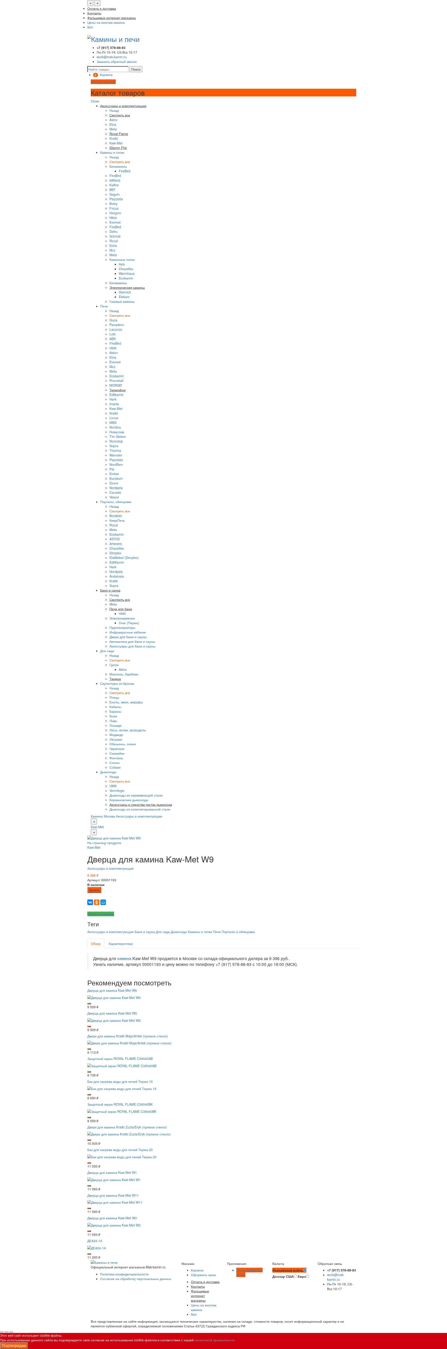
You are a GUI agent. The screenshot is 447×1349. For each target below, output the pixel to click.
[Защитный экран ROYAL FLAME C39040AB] (121, 1065)
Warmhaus (127, 273)
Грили (114, 664)
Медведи (116, 734)
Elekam (124, 296)
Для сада (107, 650)
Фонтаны (116, 758)
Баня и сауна (145, 931)
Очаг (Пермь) (129, 622)
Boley (113, 203)
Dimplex (115, 553)
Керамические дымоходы (128, 799)
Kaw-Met (115, 143)
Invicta (114, 404)
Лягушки (115, 739)
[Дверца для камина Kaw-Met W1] (114, 1179)
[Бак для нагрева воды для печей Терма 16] (121, 1088)
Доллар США (283, 1276)
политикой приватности (214, 1340)
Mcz (112, 250)
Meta (113, 129)
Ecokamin (126, 278)
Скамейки (116, 753)
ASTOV (114, 539)
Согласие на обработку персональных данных (135, 1278)
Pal (111, 469)
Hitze (113, 217)
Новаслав (116, 431)
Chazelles (126, 268)
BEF (112, 189)
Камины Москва (103, 816)
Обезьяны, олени (122, 744)
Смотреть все (119, 161)
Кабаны (115, 706)
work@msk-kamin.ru (112, 57)
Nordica (115, 427)
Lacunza (115, 329)
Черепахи (116, 748)
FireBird (124, 171)
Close (95, 101)
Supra (113, 445)
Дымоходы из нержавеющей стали (136, 795)
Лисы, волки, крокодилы (127, 730)
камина (124, 958)
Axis (122, 264)
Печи (104, 306)
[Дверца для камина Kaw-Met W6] (114, 997)
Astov (113, 119)
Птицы (114, 697)
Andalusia (116, 576)
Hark (112, 399)
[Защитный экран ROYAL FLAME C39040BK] (121, 1110)
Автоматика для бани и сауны (132, 641)
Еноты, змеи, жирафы (126, 702)
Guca (113, 320)
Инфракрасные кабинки (127, 632)
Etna (112, 124)
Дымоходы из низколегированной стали (139, 809)
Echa (113, 245)
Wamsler (115, 455)
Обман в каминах (100, 914)
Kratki (113, 138)
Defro (113, 231)
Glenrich (125, 292)
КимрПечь (117, 520)
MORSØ (115, 385)
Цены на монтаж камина (106, 22)
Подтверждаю (14, 1345)
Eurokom (116, 478)
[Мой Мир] (103, 902)
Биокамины (118, 166)
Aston (113, 352)
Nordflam (116, 464)
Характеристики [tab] (120, 943)
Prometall (116, 380)
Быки (113, 716)
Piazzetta (116, 199)
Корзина (197, 1270)
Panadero (116, 324)
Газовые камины (122, 301)
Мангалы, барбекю (123, 674)
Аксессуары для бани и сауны (132, 646)
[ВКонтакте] (90, 902)
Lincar (114, 418)
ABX (112, 338)
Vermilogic (117, 790)
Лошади (115, 725)
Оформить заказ (203, 1274)
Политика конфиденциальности (124, 1274)
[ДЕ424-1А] (96, 1247)
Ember (114, 473)
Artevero (115, 543)
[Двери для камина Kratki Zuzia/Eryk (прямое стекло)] (129, 1133)
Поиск (135, 69)
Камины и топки (112, 152)
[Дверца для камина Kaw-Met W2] (114, 1224)
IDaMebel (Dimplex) (124, 557)
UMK (113, 786)
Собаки (115, 767)
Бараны (115, 711)
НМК (112, 348)
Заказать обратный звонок (117, 61)
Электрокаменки (122, 618)
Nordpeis (116, 487)
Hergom (115, 213)
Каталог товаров (103, 81)
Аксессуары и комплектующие (139, 816)
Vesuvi (114, 497)
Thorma (115, 450)
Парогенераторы (122, 627)
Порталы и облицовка (238, 931)
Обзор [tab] (96, 943)
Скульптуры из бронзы (117, 683)
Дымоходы (108, 772)
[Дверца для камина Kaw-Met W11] (114, 1201)
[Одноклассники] (96, 902)
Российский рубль (287, 1270)
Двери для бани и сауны (128, 636)
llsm (90, 27)
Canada (115, 492)
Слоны (114, 762)
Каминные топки (122, 259)
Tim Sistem (117, 436)
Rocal (113, 240)
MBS (112, 422)
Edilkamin (116, 394)
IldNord (114, 180)
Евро (302, 1276)
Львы (113, 720)
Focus (114, 208)
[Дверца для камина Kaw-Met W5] (114, 1019)
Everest (115, 222)
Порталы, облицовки (115, 501)
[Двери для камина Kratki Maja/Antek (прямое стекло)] (129, 1042)
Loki (112, 334)
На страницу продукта (104, 842)
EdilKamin (116, 562)
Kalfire (114, 185)
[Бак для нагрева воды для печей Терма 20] (121, 1156)
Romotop (116, 441)
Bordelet (115, 515)
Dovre (113, 483)
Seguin (114, 194)
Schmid (114, 236)
